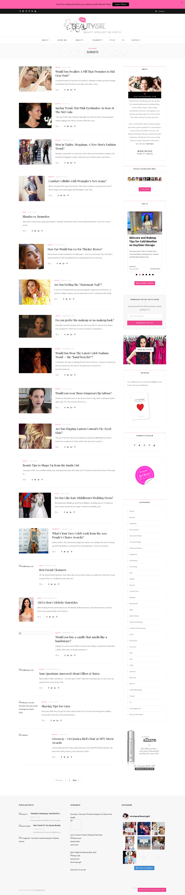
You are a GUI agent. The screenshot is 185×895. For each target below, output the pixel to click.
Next (75, 780)
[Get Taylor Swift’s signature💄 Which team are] (129, 857)
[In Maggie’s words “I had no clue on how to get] (129, 828)
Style (112, 40)
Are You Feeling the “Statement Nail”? (78, 285)
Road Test (133, 640)
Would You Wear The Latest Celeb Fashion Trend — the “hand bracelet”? (81, 355)
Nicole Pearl (132, 266)
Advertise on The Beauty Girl (152, 890)
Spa (131, 659)
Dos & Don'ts (134, 530)
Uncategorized (135, 708)
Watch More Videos (145, 283)
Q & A (132, 634)
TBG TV (132, 684)
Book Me (62, 40)
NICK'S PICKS (134, 616)
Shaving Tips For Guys (56, 706)
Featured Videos (136, 548)
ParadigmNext (39, 890)
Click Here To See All (78, 870)
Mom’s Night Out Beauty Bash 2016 (83, 852)
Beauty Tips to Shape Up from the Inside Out (51, 465)
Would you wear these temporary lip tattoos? (83, 393)
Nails (131, 610)
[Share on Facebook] (64, 90)
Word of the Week (136, 714)
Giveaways (134, 560)
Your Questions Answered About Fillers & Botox (69, 673)
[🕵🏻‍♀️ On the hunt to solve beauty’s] (158, 843)
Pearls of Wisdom (136, 622)
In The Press (134, 591)
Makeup (132, 597)
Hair (24, 212)
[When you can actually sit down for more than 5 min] (144, 857)
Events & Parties (136, 536)
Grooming (133, 566)
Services (133, 647)
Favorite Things (135, 542)
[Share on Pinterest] (74, 90)
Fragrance (133, 554)
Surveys (133, 671)
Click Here (144, 189)
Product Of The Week (138, 628)
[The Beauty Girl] (92, 25)
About (45, 40)
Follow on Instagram (145, 868)
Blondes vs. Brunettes (36, 216)
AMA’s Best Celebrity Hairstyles (57, 602)
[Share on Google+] (71, 90)
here (154, 382)
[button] (136, 274)
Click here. (150, 144)
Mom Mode (134, 603)
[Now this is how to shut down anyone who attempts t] (144, 828)
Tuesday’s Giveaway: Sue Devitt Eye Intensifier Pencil (46, 813)
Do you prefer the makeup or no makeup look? (84, 320)
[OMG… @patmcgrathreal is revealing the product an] (129, 843)
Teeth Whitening (136, 690)
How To (132, 585)
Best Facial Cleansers (52, 570)
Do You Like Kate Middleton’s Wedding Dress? (84, 498)
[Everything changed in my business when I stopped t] (144, 843)
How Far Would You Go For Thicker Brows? (75, 249)
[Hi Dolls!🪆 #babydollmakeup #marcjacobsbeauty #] (158, 828)
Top (135, 888)
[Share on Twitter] (68, 90)
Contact (135, 40)
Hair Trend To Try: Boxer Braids (46, 825)
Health (132, 579)
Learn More (120, 4)
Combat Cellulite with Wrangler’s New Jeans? (77, 181)
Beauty (79, 40)
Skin (41, 565)
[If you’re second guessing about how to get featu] (158, 857)
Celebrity (97, 40)
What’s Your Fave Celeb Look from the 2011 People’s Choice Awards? (79, 535)
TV (123, 40)
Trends (132, 696)
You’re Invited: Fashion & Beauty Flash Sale (86, 835)
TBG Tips (133, 677)
